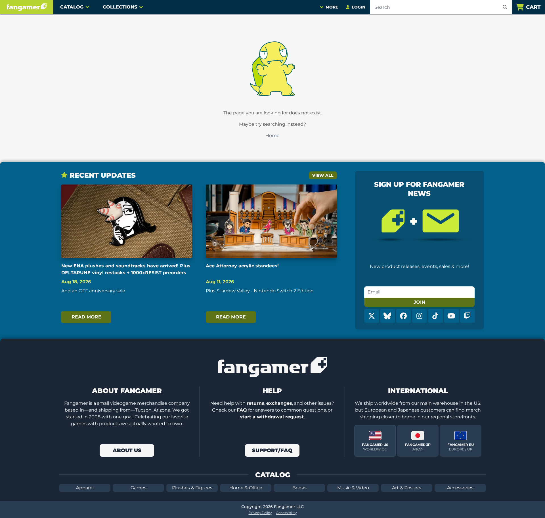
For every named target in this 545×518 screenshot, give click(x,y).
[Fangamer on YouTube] (451, 316)
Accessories (460, 487)
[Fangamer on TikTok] (435, 316)
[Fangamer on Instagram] (419, 316)
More (332, 7)
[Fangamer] (26, 7)
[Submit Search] (505, 7)
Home (272, 135)
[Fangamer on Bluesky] (387, 316)
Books (299, 487)
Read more (86, 317)
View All (323, 175)
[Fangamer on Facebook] (403, 316)
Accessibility (286, 513)
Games (138, 487)
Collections (120, 7)
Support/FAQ (272, 450)
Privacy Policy (260, 513)
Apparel (85, 487)
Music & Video (353, 487)
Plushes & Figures (192, 487)
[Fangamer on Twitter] (371, 316)
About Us (127, 450)
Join (419, 302)
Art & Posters (406, 487)
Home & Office (245, 487)
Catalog (71, 7)
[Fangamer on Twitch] (467, 316)
